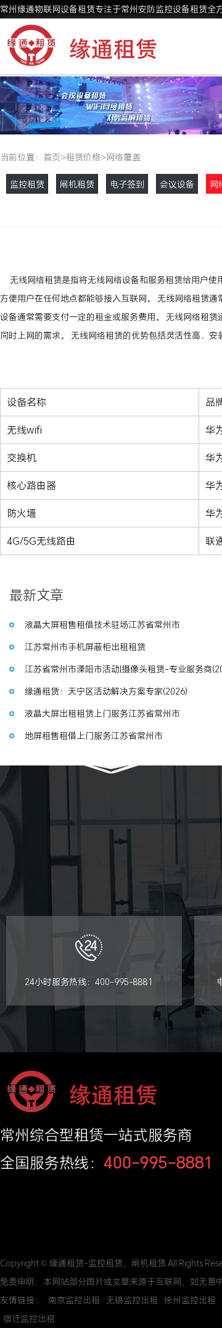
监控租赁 (27, 184)
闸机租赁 (77, 184)
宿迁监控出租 (29, 1318)
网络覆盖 (123, 157)
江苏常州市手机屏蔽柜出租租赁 (85, 647)
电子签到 (127, 184)
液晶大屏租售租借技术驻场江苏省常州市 (102, 624)
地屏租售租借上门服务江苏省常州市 (94, 735)
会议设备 (177, 184)
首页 (51, 157)
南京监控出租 (74, 1300)
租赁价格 (83, 157)
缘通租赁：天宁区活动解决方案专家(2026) (106, 691)
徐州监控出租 (190, 1300)
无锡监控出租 (132, 1300)
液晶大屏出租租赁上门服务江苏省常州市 (102, 713)
